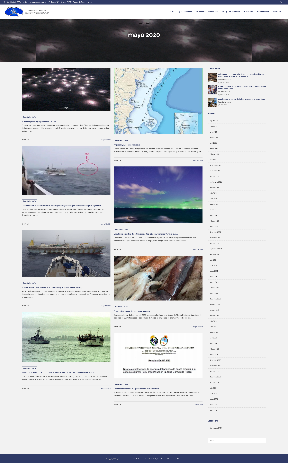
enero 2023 (214, 354)
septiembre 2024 (216, 249)
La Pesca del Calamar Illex (207, 12)
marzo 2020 (214, 410)
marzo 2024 (214, 282)
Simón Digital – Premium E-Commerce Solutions (166, 459)
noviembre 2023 (215, 304)
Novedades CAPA (29, 117)
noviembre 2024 (215, 238)
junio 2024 (213, 265)
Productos (248, 12)
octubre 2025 (214, 176)
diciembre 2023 (215, 299)
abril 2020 (213, 405)
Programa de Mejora (231, 12)
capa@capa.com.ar (39, 2)
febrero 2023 (214, 349)
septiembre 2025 (216, 182)
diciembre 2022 (215, 360)
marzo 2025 (214, 215)
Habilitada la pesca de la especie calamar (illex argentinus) (136, 389)
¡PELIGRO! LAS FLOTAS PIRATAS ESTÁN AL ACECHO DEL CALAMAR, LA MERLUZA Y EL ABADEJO (59, 373)
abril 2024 (213, 277)
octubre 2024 (214, 243)
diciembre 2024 (215, 232)
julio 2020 (213, 388)
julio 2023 (213, 321)
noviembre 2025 (215, 171)
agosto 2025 (214, 187)
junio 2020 (213, 393)
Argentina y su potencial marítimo (127, 145)
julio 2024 (213, 260)
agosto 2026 (214, 121)
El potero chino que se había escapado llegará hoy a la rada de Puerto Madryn (52, 287)
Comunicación (263, 12)
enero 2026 (214, 160)
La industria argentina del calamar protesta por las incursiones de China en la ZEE (146, 234)
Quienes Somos (185, 12)
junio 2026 (213, 132)
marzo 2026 (214, 149)
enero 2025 (214, 226)
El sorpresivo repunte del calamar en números (132, 311)
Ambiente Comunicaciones (140, 459)
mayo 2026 (214, 137)
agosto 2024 (214, 254)
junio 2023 (213, 327)
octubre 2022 (214, 371)
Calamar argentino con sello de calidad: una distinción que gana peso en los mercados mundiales (241, 75)
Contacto (277, 12)
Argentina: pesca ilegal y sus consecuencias (39, 121)
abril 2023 (213, 338)
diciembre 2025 (215, 165)
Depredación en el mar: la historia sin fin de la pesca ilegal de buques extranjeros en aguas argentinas (61, 206)
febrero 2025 (214, 221)
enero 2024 (214, 293)
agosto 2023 (214, 315)
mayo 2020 (214, 399)
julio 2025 (213, 193)
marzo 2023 (214, 343)
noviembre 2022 (215, 366)
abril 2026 (213, 143)
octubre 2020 (214, 382)
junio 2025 (213, 199)
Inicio (172, 12)
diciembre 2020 (215, 377)
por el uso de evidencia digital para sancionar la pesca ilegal (241, 99)
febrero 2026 (214, 154)
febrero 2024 (214, 288)
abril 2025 (213, 210)
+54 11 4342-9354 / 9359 (16, 2)
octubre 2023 (214, 310)
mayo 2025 (214, 204)
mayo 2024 (214, 271)
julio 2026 (213, 126)
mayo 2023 (214, 332)
